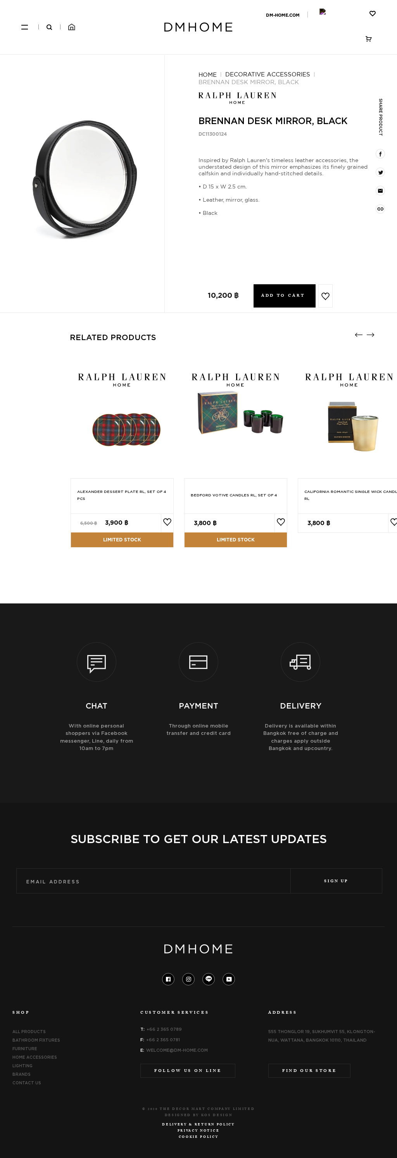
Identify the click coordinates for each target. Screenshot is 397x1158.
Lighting (22, 1065)
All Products (29, 1031)
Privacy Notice (198, 1131)
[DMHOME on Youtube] (229, 979)
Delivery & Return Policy (198, 1125)
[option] (82, 177)
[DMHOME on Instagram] (188, 979)
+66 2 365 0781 (163, 1039)
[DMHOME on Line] (208, 979)
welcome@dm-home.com (177, 1050)
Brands (21, 1074)
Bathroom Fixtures (36, 1040)
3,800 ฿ (205, 523)
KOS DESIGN (217, 1115)
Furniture (24, 1048)
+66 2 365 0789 (164, 1029)
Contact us (26, 1082)
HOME (207, 74)
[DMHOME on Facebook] (168, 979)
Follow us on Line (187, 1071)
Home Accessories (34, 1057)
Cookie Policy (199, 1137)
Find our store (309, 1071)
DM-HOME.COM (283, 15)
